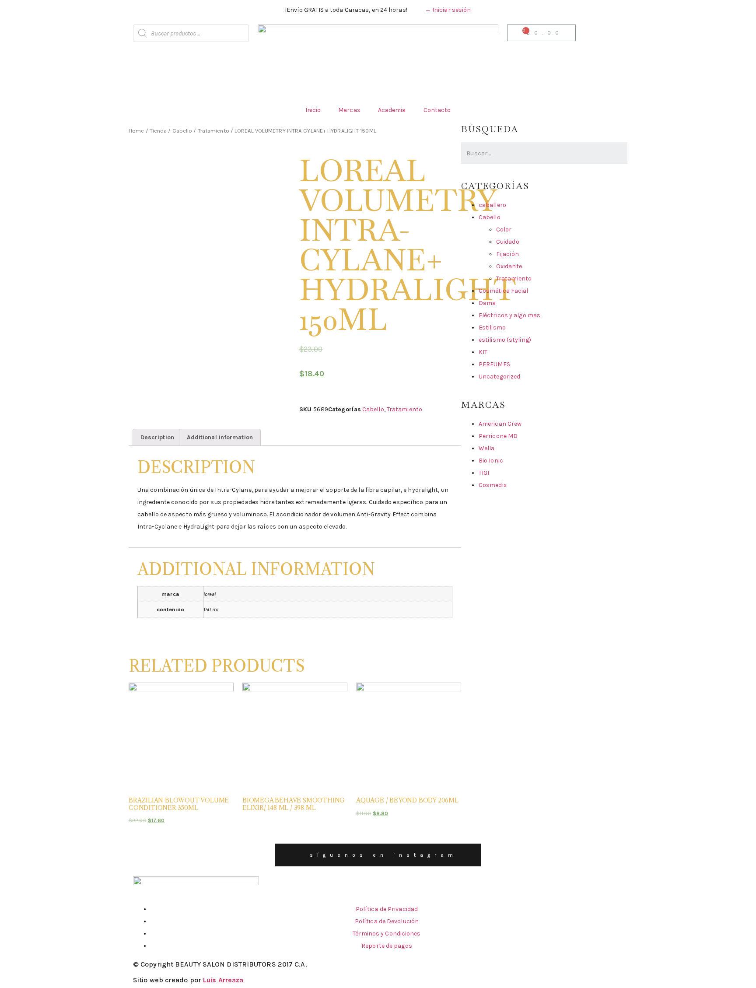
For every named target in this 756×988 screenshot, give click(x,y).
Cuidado (507, 241)
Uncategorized (499, 376)
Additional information (220, 437)
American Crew (500, 423)
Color (504, 229)
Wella (487, 448)
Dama (487, 303)
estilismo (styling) (505, 339)
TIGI (484, 472)
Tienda (158, 130)
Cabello (182, 130)
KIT (483, 352)
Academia (392, 110)
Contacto (437, 110)
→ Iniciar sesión (448, 10)
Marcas (349, 110)
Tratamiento (213, 130)
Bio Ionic (491, 460)
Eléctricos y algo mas (509, 315)
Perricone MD (498, 436)
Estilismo (492, 327)
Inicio (313, 110)
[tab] (157, 437)
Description (157, 437)
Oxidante (509, 266)
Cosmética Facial (503, 290)
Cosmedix (493, 485)
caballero (492, 205)
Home (136, 130)
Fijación (507, 254)
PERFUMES (494, 364)
